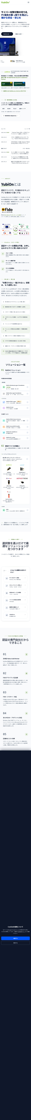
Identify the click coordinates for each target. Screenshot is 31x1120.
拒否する (15, 943)
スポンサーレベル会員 (16, 215)
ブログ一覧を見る (26, 148)
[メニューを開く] (28, 2)
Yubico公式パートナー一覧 (6, 87)
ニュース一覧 (27, 128)
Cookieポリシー (21, 931)
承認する (15, 938)
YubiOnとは (6, 34)
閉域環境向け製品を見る (10, 115)
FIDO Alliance (7, 215)
